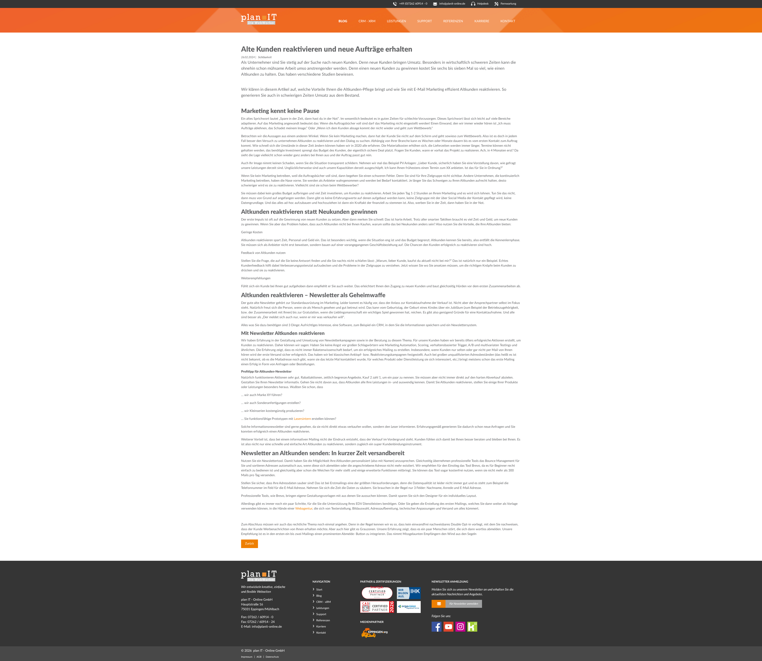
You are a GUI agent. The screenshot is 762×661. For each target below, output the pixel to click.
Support (321, 614)
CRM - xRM (323, 602)
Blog (319, 596)
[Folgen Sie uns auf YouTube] (448, 627)
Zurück (249, 543)
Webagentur (303, 508)
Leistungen (322, 608)
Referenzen (323, 620)
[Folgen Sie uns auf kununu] (472, 627)
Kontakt (321, 632)
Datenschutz (272, 657)
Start (319, 589)
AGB (259, 657)
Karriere (321, 626)
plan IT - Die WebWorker (258, 19)
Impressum (246, 657)
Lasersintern (302, 418)
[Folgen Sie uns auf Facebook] (437, 627)
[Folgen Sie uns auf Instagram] (460, 627)
